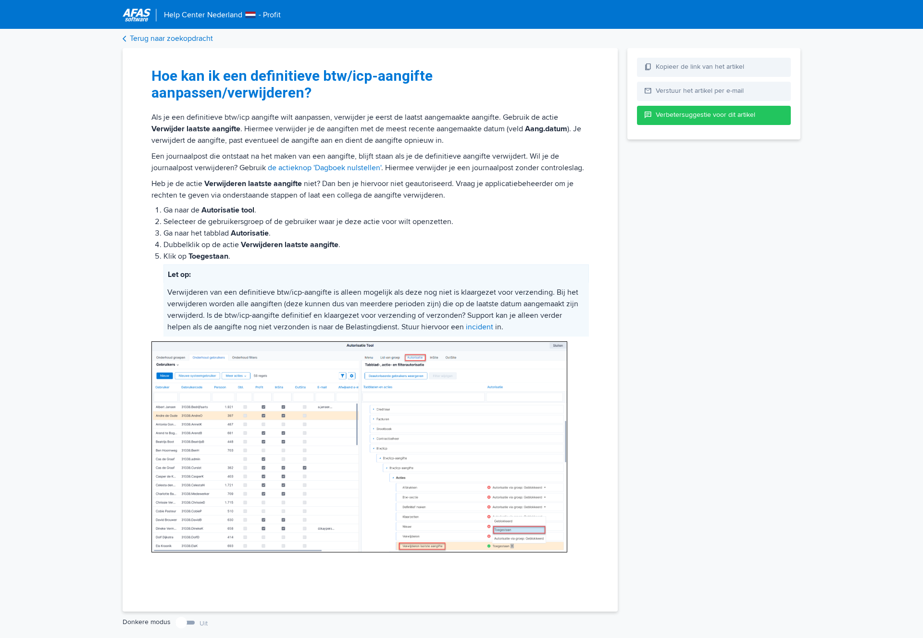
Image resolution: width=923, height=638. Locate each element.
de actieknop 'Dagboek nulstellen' (324, 168)
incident (479, 327)
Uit (204, 623)
